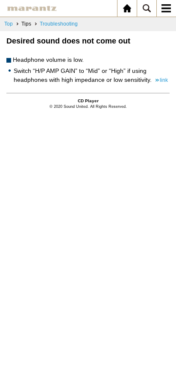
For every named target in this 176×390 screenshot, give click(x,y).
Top (8, 24)
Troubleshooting (59, 24)
